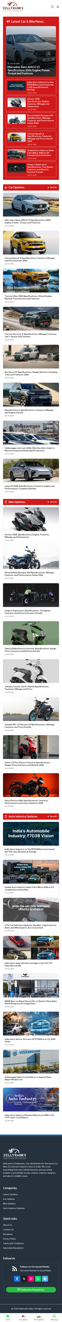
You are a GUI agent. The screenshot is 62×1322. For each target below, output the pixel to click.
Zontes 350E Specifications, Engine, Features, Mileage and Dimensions (38, 102)
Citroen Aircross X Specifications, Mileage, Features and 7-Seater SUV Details (31, 335)
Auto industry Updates (14, 1208)
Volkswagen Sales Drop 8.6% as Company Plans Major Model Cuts (28, 1078)
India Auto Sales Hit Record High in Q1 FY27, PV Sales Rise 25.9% (28, 964)
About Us (7, 1225)
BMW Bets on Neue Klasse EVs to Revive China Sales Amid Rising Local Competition (31, 1002)
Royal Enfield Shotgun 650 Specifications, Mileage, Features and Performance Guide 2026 (40, 119)
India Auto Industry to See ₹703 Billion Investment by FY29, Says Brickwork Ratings (40, 86)
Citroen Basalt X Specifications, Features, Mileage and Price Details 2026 (40, 137)
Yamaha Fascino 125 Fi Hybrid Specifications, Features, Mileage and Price (27, 687)
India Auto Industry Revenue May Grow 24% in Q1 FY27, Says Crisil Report (29, 1116)
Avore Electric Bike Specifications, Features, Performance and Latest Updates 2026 (26, 801)
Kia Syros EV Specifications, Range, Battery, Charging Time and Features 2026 (31, 373)
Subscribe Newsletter (13, 1248)
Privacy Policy (9, 1238)
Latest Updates (10, 1194)
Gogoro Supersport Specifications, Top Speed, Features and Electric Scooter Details (40, 168)
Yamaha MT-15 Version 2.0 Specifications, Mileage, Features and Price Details (30, 725)
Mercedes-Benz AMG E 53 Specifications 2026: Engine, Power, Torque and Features (28, 221)
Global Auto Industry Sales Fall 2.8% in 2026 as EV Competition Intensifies (40, 153)
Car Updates (9, 1199)
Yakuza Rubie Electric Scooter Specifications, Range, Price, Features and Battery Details (30, 649)
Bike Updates (9, 1203)
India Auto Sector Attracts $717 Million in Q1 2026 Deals (30, 1040)
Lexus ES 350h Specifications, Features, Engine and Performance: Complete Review (30, 487)
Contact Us (8, 1229)
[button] (52, 7)
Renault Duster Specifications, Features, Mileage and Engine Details (29, 411)
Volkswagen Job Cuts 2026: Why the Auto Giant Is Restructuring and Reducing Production (29, 449)
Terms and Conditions (13, 1243)
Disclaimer (8, 1234)
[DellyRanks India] (16, 7)
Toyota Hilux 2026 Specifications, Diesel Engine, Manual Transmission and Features (28, 297)
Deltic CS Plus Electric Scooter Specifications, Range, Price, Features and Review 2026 (27, 763)
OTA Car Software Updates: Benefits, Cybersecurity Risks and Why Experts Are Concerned (30, 926)
